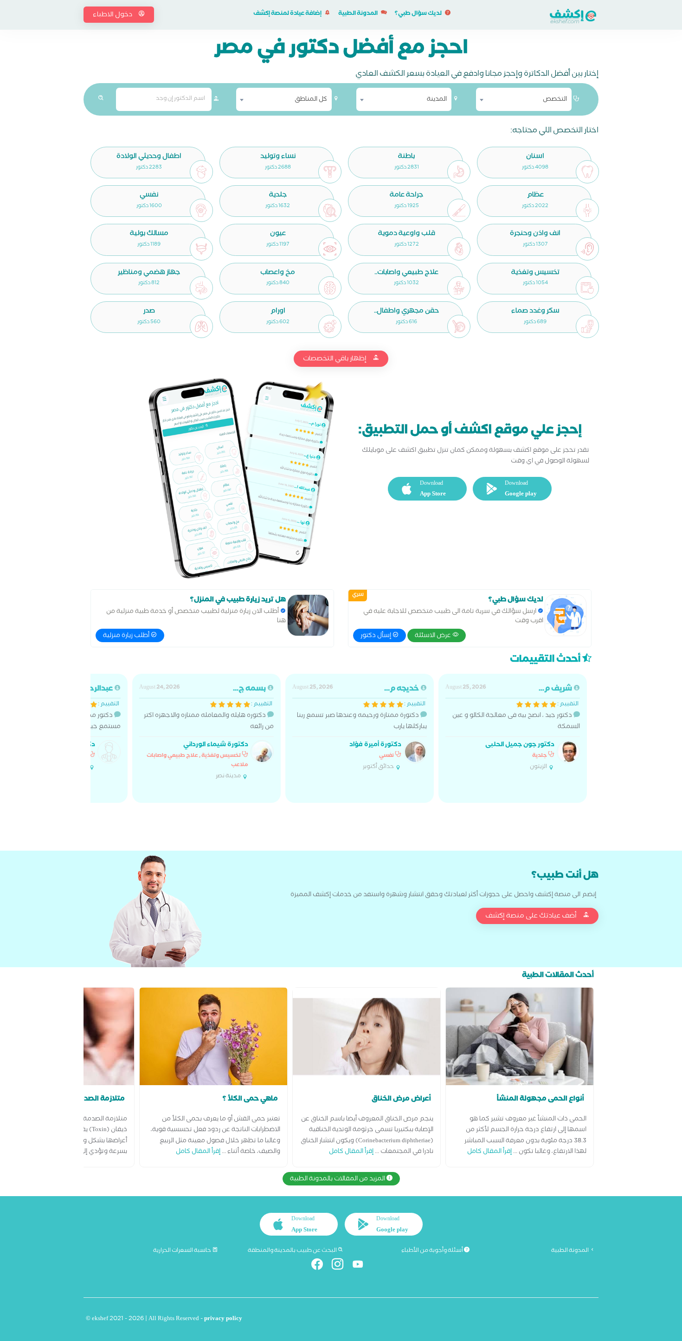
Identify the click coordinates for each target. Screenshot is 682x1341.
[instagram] (341, 1266)
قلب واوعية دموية (406, 234)
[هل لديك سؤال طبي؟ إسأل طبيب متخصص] (565, 615)
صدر (149, 312)
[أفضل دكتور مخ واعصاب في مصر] (329, 287)
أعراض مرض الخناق (401, 1100)
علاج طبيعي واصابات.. (406, 273)
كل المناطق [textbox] (311, 99)
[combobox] (524, 99)
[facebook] (320, 1266)
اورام (277, 312)
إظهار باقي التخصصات (335, 359)
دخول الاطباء (113, 15)
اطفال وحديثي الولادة (148, 157)
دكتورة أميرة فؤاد (375, 745)
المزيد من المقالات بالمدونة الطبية (338, 1179)
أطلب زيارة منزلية (127, 636)
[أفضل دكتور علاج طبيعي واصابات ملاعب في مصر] (458, 287)
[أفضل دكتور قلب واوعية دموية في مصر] (458, 248)
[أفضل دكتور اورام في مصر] (329, 326)
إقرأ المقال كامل (489, 1152)
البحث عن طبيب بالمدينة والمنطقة (293, 1251)
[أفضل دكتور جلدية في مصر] (329, 210)
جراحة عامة (406, 196)
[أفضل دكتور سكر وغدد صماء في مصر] (587, 326)
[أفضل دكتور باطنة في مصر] (458, 171)
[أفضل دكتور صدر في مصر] (201, 326)
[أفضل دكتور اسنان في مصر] (587, 171)
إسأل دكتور (376, 636)
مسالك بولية (149, 234)
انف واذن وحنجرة (535, 234)
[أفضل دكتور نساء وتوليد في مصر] (329, 171)
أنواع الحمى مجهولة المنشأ (540, 1100)
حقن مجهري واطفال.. (406, 312)
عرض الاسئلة (433, 636)
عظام (535, 196)
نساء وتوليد (278, 157)
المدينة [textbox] (437, 99)
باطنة (406, 157)
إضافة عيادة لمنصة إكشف (287, 14)
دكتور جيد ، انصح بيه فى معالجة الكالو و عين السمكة (512, 728)
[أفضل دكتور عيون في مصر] (329, 248)
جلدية (278, 196)
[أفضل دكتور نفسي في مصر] (201, 210)
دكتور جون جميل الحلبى (519, 745)
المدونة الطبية (358, 14)
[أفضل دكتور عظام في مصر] (587, 210)
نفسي (149, 196)
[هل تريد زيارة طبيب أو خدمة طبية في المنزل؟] (308, 615)
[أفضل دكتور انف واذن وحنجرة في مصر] (587, 248)
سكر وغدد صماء (535, 312)
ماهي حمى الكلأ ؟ (250, 1100)
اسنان (535, 157)
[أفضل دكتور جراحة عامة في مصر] (458, 210)
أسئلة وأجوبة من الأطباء (432, 1251)
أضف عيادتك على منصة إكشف (531, 917)
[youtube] (361, 1266)
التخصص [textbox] (555, 99)
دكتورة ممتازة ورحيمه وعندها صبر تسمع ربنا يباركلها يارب (359, 728)
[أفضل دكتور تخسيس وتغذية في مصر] (587, 287)
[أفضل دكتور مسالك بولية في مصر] (201, 248)
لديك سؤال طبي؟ (419, 14)
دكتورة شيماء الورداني (215, 745)
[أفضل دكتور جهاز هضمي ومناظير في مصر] (201, 287)
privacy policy (223, 1319)
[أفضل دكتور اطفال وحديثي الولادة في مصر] (201, 171)
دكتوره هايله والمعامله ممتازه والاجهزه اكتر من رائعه (206, 732)
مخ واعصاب (277, 273)
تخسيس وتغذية (535, 273)
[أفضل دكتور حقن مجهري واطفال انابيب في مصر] (458, 326)
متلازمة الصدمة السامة (88, 1100)
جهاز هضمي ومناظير (149, 273)
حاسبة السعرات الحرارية (182, 1251)
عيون (278, 234)
